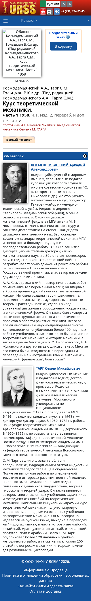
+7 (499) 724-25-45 (73, 11)
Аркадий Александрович (58, 167)
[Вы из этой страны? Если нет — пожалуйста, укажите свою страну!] (43, 3)
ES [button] (63, 4)
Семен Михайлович (58, 368)
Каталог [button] (28, 20)
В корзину (63, 46)
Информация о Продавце (45, 570)
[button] (43, 11)
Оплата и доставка (45, 591)
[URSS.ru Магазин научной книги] (18, 8)
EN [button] (69, 4)
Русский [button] (53, 4)
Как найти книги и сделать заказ (46, 585)
